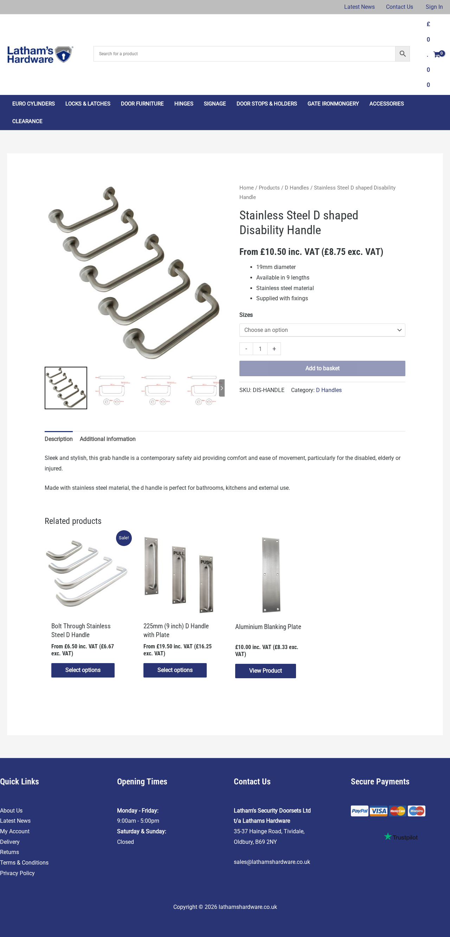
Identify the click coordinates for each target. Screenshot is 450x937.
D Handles (297, 188)
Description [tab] (59, 439)
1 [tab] (120, 190)
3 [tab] (135, 190)
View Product (265, 670)
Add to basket (323, 368)
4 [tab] (141, 190)
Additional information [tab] (108, 439)
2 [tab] (129, 190)
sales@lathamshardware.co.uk (272, 862)
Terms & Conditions (24, 862)
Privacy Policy (17, 873)
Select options (83, 670)
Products (269, 188)
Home (246, 188)
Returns (9, 852)
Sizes (246, 315)
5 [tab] (146, 190)
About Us (11, 810)
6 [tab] (152, 190)
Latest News (15, 820)
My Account (15, 831)
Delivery (10, 842)
